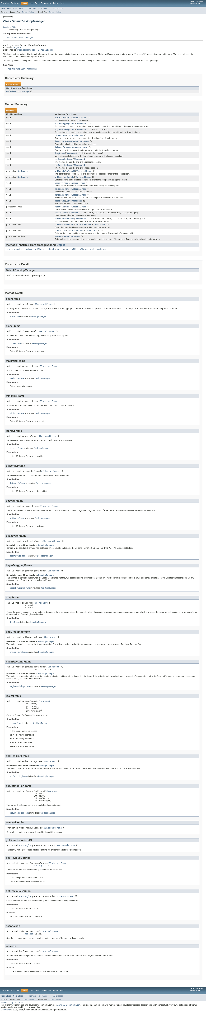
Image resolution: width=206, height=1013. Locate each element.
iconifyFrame (61, 183)
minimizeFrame (62, 195)
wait (92, 249)
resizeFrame (61, 213)
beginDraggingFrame (65, 124)
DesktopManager (25, 37)
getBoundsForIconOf (65, 171)
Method (31, 12)
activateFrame (62, 118)
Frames (32, 9)
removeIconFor (62, 207)
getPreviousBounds (64, 177)
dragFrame (60, 153)
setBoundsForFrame (64, 219)
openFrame (60, 201)
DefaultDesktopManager (18, 91)
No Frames (42, 9)
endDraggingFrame (64, 159)
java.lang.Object (10, 27)
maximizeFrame (62, 189)
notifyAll (71, 249)
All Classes (58, 9)
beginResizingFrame (65, 129)
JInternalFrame (78, 118)
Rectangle (23, 171)
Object (17, 47)
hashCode (50, 249)
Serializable (11, 37)
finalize (27, 249)
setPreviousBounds (64, 225)
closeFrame (60, 135)
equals (17, 249)
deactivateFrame (63, 141)
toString (83, 249)
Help (62, 3)
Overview (5, 3)
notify (60, 249)
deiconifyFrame (62, 147)
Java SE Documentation (68, 1005)
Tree (37, 3)
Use (31, 3)
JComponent (81, 124)
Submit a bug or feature (12, 1002)
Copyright (5, 1010)
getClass (39, 249)
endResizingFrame (64, 165)
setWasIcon (60, 230)
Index (55, 3)
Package (15, 3)
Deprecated (46, 3)
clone (9, 249)
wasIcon (59, 236)
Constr (24, 12)
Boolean (91, 230)
